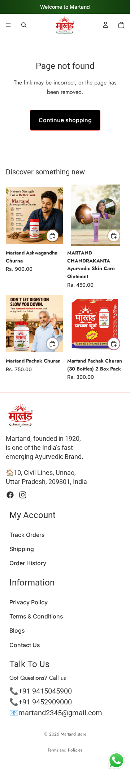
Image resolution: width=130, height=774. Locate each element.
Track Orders (27, 534)
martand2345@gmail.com (60, 712)
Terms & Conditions (36, 616)
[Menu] (8, 25)
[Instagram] (22, 495)
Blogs (17, 630)
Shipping (21, 548)
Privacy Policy (28, 602)
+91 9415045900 (45, 690)
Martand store (73, 734)
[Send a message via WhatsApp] (116, 760)
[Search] (24, 25)
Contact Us (24, 644)
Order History (27, 563)
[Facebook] (10, 495)
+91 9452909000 (45, 701)
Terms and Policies (65, 750)
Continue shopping (65, 120)
